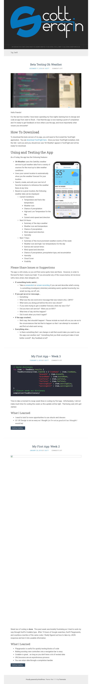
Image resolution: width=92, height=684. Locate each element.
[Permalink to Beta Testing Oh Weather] (46, 90)
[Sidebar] (6, 47)
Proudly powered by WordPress (35, 679)
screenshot (29, 285)
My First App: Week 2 (46, 446)
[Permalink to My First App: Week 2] (46, 540)
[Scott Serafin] (46, 22)
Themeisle (62, 679)
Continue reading (17, 428)
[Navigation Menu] (86, 47)
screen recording (43, 285)
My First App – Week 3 (46, 356)
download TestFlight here (37, 140)
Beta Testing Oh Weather (46, 64)
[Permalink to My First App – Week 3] (46, 380)
